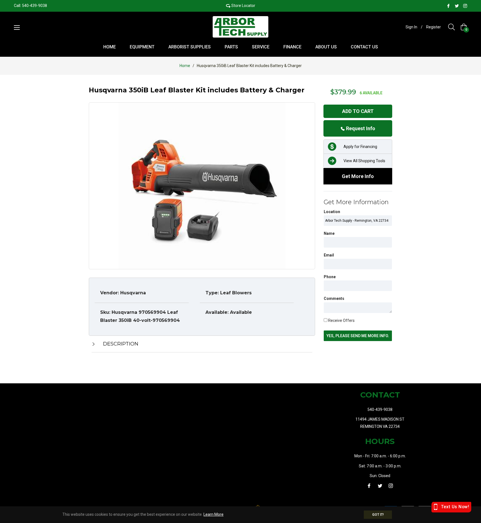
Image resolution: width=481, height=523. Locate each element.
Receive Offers (341, 320)
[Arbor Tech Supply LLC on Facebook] (448, 5)
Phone (330, 277)
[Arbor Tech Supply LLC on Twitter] (457, 5)
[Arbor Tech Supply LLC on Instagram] (465, 5)
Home (185, 65)
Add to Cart (358, 111)
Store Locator (243, 5)
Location (332, 211)
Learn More (213, 514)
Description (120, 344)
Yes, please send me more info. (358, 336)
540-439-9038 (379, 409)
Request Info (360, 128)
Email (329, 255)
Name (329, 233)
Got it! (378, 515)
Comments (334, 298)
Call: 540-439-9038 (30, 5)
